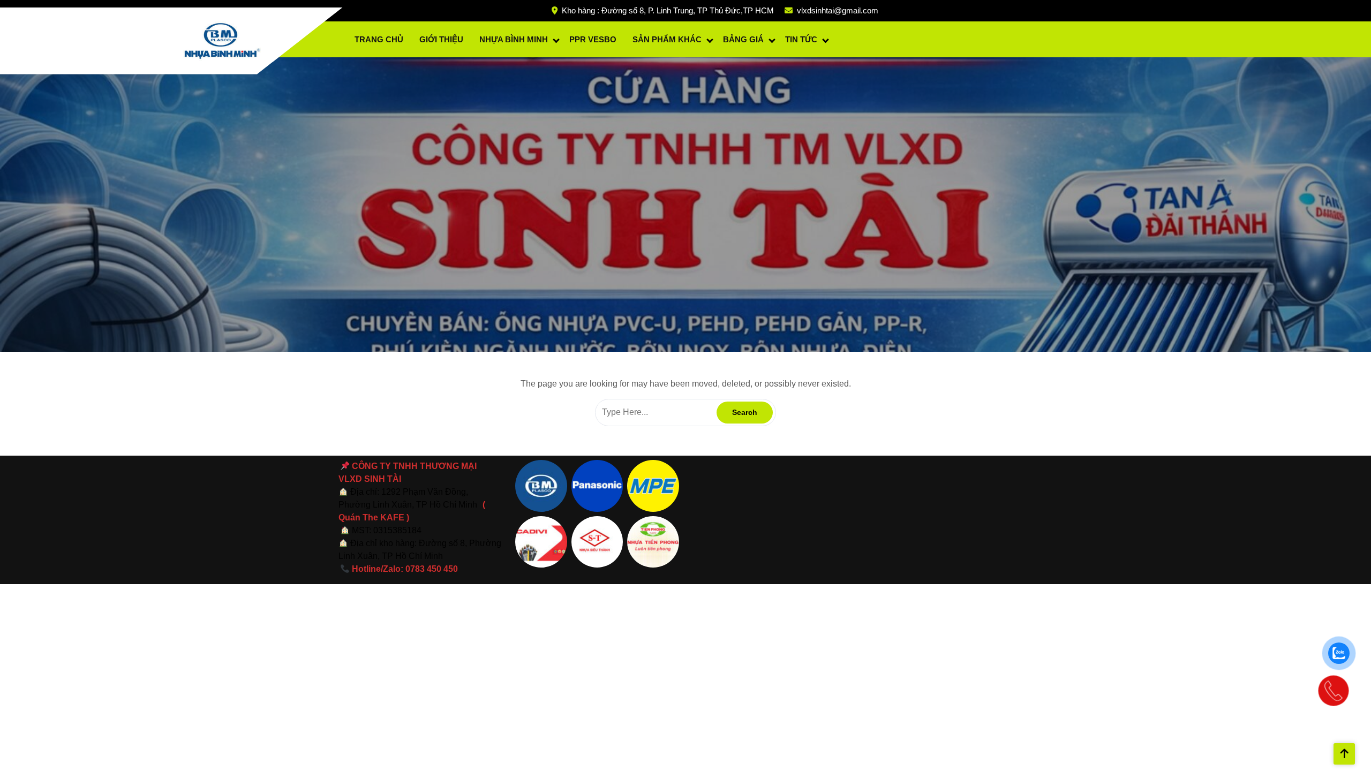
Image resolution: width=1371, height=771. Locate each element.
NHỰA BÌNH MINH (513, 39)
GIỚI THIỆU (441, 39)
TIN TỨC (801, 39)
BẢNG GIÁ (743, 39)
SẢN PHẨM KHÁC (667, 39)
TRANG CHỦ (379, 39)
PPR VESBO (592, 39)
